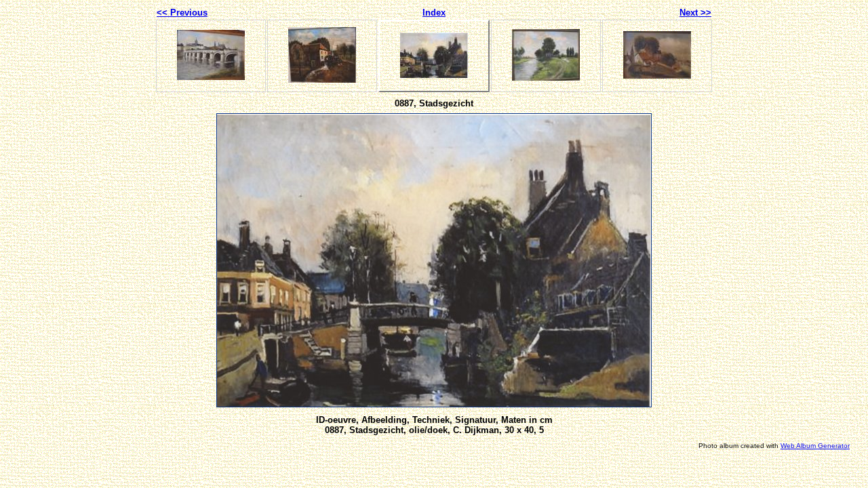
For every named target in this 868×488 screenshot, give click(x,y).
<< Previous (182, 12)
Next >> (695, 12)
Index (434, 12)
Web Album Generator (815, 445)
